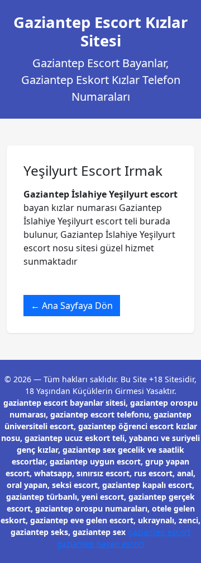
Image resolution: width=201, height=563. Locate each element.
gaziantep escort (159, 532)
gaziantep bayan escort (101, 543)
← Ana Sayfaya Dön (72, 305)
